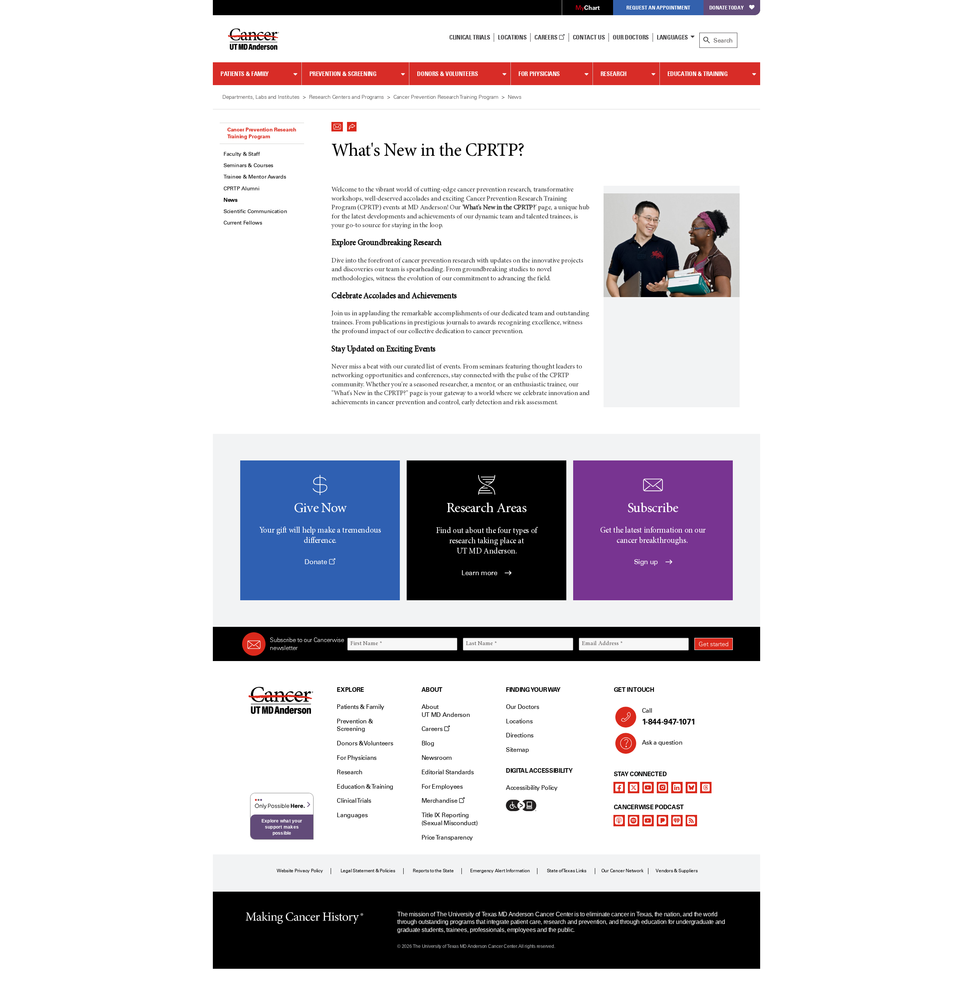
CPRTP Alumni (241, 188)
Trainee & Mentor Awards (254, 177)
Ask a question (662, 742)
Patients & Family (244, 74)
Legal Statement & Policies (368, 870)
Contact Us (589, 37)
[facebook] (619, 787)
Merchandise (440, 800)
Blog (428, 743)
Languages (672, 37)
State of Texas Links (566, 870)
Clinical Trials (469, 37)
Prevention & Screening (343, 74)
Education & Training (697, 74)
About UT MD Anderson (446, 710)
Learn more (480, 573)
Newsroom (437, 757)
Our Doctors (630, 37)
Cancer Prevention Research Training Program (261, 133)
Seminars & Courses (248, 165)
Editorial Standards (448, 772)
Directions (520, 735)
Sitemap (517, 749)
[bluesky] (691, 787)
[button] (337, 124)
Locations (519, 721)
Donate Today (726, 7)
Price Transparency (447, 837)
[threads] (706, 787)
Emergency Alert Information (500, 870)
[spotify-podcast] (633, 820)
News (230, 200)
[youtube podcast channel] (648, 820)
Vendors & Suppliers (676, 870)
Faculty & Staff (241, 154)
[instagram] (662, 787)
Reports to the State (433, 870)
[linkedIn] (677, 787)
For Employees (442, 786)
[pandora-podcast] (662, 820)
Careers (546, 37)
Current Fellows (242, 223)
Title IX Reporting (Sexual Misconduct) (450, 819)
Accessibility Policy (532, 787)
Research (614, 74)
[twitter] (633, 787)
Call (669, 716)
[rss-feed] (691, 820)
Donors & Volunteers (447, 74)
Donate (316, 562)
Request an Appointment (658, 7)
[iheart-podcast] (677, 820)
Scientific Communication (255, 211)
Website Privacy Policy (300, 870)
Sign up (647, 562)
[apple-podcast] (619, 820)
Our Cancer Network (622, 870)
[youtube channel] (648, 787)
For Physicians (539, 74)
